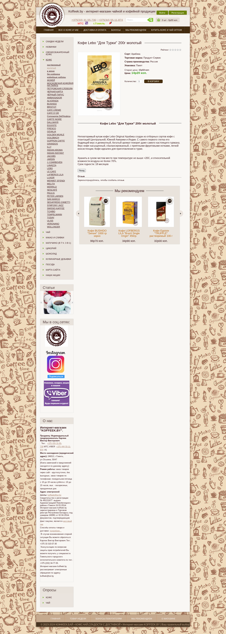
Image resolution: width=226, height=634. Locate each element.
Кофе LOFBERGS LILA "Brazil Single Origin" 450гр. (129, 233)
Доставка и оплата (94, 30)
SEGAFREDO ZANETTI (58, 202)
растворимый (54, 65)
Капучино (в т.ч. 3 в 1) (58, 243)
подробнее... (55, 531)
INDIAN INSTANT (55, 153)
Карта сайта (53, 270)
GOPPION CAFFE (56, 141)
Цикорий (51, 248)
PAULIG (51, 193)
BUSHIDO (52, 104)
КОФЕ (49, 597)
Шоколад (51, 253)
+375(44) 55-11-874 (110, 20)
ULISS (50, 220)
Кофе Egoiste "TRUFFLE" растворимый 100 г (161, 233)
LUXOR (50, 177)
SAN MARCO (53, 199)
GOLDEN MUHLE (55, 134)
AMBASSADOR (54, 97)
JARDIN (51, 159)
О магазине (113, 37)
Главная (49, 30)
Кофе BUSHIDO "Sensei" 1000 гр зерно (97, 233)
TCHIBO (51, 211)
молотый (51, 68)
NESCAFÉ (52, 190)
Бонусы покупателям (109, 618)
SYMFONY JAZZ (55, 205)
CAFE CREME (54, 110)
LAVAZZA (51, 165)
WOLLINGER (53, 227)
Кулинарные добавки (58, 259)
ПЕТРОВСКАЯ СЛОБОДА (60, 88)
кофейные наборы (56, 77)
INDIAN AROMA (55, 150)
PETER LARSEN (55, 196)
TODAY (50, 217)
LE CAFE (51, 171)
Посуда (50, 264)
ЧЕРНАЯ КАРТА (55, 91)
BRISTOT (51, 107)
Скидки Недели (54, 41)
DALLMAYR (52, 122)
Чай (48, 232)
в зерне (51, 71)
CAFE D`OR (53, 113)
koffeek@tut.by (54, 495)
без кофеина (53, 74)
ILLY (49, 147)
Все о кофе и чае (68, 30)
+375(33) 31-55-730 (83, 20)
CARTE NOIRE (54, 119)
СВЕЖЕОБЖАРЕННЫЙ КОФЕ (57, 53)
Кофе (49, 60)
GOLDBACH (53, 137)
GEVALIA (51, 131)
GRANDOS (52, 144)
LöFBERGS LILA (55, 174)
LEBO (50, 168)
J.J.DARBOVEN (54, 162)
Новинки (51, 47)
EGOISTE (52, 125)
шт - (170, 20)
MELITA (51, 184)
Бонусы (116, 30)
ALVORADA (52, 101)
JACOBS (51, 156)
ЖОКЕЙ (51, 80)
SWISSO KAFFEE (55, 208)
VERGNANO (53, 223)
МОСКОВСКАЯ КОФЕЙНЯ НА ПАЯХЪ (60, 84)
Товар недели (78, 618)
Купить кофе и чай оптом (166, 30)
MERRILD (52, 187)
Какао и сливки (55, 237)
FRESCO (51, 128)
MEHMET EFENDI (56, 180)
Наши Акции (53, 275)
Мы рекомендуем (135, 30)
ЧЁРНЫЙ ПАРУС (55, 94)
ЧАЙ (48, 603)
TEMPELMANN (54, 214)
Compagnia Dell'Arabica (58, 116)
